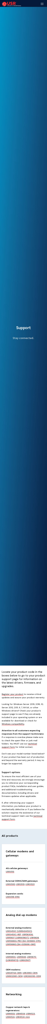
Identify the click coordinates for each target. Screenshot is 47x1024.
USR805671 (24, 960)
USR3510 (20, 884)
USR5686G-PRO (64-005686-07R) (23, 941)
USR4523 (30, 1013)
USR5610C (11, 957)
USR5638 (21, 957)
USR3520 (30, 884)
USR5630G (27, 934)
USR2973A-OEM (14, 973)
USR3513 (10, 871)
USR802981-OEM (14, 976)
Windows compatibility (13, 724)
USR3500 (10, 884)
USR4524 (10, 1017)
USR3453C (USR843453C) (19, 931)
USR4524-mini (23, 1017)
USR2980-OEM (30, 973)
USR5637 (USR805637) (17, 937)
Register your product (12, 694)
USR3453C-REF (13, 934)
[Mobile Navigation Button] (42, 4)
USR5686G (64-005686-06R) (21, 944)
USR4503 (10, 1013)
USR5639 (34, 937)
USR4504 (20, 1013)
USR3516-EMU (13, 897)
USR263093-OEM (32, 976)
